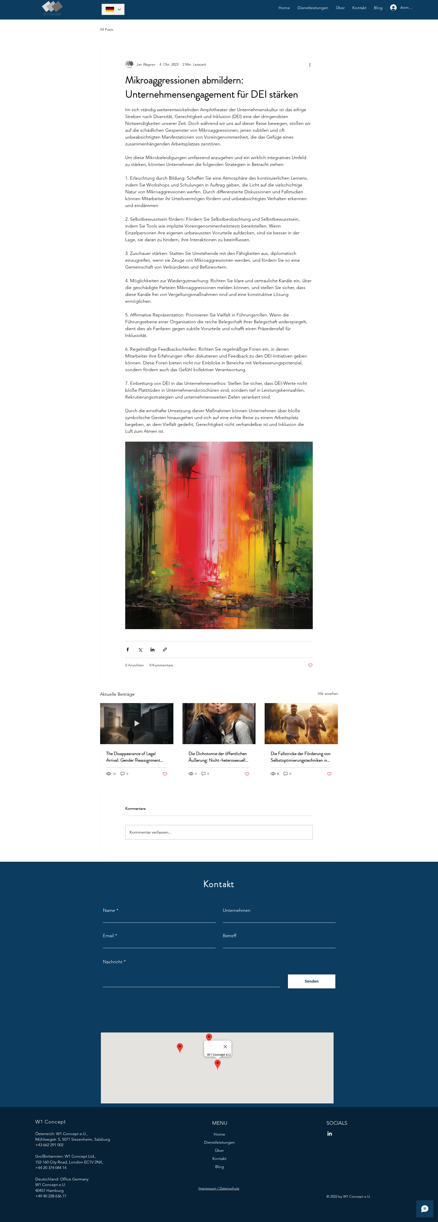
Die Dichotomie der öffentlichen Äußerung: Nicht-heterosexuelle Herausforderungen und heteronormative (218, 756)
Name (109, 910)
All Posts (106, 29)
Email (108, 935)
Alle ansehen (328, 693)
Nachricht (112, 962)
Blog (219, 1166)
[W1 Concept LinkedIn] (329, 1133)
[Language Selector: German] (113, 9)
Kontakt (219, 1158)
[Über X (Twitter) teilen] (140, 649)
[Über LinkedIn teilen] (152, 649)
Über (219, 1150)
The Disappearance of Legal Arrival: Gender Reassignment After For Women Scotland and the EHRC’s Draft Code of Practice (134, 756)
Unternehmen (236, 910)
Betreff (229, 935)
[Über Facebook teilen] (127, 649)
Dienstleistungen (219, 1142)
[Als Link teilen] (164, 649)
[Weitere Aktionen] (310, 64)
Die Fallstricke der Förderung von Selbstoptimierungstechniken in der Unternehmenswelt (301, 756)
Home (219, 1134)
